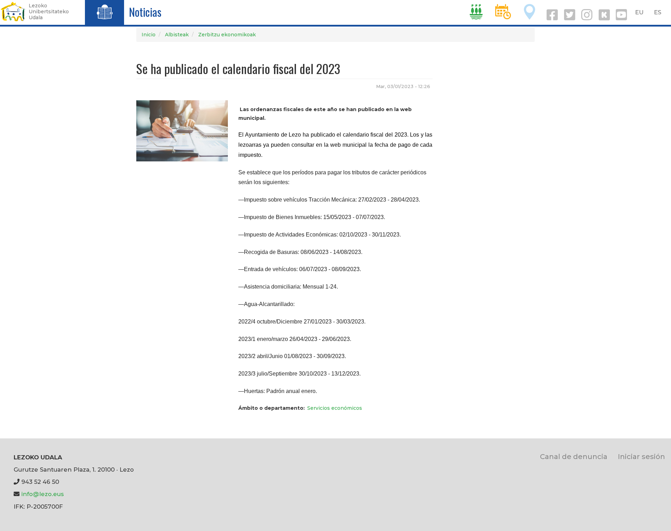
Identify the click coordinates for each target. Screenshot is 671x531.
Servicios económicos (334, 408)
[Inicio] (13, 11)
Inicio (149, 34)
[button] (182, 130)
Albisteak (177, 34)
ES (657, 12)
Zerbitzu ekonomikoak (227, 34)
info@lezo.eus (42, 493)
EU (639, 12)
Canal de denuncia (573, 456)
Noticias (145, 11)
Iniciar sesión (641, 456)
